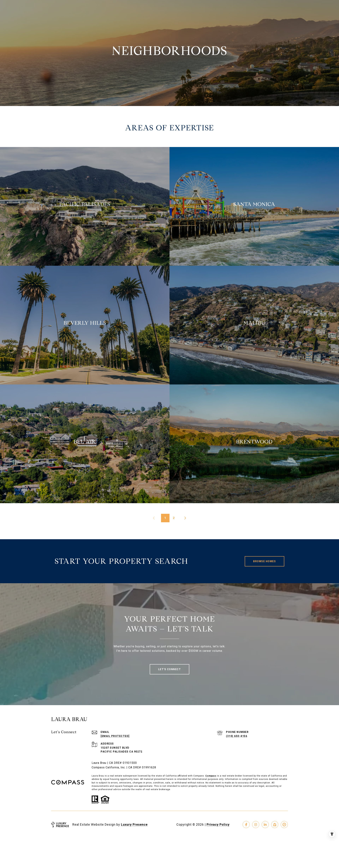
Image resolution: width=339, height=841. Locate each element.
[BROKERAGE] (284, 824)
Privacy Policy (218, 824)
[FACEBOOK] (246, 824)
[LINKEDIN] (265, 824)
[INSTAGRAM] (255, 824)
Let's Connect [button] (169, 669)
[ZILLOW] (274, 824)
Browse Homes (264, 561)
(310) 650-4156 (236, 736)
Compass (210, 776)
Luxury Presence (134, 824)
